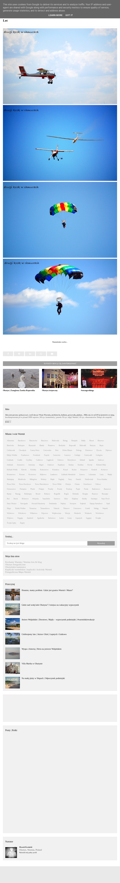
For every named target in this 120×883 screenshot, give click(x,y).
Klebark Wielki (12, 470)
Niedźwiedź (89, 479)
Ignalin (91, 460)
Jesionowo (20, 465)
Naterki (78, 479)
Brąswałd (72, 445)
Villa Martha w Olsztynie (32, 664)
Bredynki (62, 445)
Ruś (8, 499)
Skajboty (75, 499)
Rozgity (85, 494)
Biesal (91, 441)
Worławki (77, 513)
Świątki (98, 518)
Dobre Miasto (67, 450)
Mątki (52, 479)
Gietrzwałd (88, 455)
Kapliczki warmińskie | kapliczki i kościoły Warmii (28, 569)
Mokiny (43, 479)
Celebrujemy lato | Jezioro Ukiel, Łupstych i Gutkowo (44, 634)
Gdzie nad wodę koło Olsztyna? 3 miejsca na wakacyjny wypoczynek (50, 605)
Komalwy (55, 470)
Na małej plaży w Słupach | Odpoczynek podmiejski (43, 678)
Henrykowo (71, 460)
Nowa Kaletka (102, 479)
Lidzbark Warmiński (68, 474)
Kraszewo (84, 470)
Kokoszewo (44, 470)
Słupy (9, 508)
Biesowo (101, 441)
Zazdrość (30, 518)
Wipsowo (44, 513)
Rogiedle (57, 494)
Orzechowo (87, 484)
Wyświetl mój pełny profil (28, 852)
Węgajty (20, 518)
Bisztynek (32, 445)
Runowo (95, 494)
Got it (69, 15)
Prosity (59, 489)
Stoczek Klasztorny (38, 504)
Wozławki (88, 513)
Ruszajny (105, 494)
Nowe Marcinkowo (42, 484)
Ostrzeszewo (11, 489)
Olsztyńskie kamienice (15, 567)
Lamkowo (53, 474)
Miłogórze (33, 479)
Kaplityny (61, 465)
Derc (57, 450)
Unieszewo (77, 508)
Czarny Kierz (34, 450)
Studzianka (53, 504)
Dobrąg (78, 450)
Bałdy (83, 441)
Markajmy (10, 479)
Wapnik (105, 508)
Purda (86, 489)
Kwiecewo (32, 474)
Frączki (46, 455)
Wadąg (96, 508)
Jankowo (101, 460)
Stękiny (63, 504)
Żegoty (22, 523)
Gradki (19, 460)
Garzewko (56, 455)
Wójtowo (10, 518)
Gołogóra (99, 455)
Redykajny (28, 494)
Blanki (42, 445)
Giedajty (77, 455)
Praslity (50, 489)
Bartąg (65, 441)
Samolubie (46, 499)
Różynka (35, 499)
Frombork (36, 455)
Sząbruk (83, 504)
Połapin (41, 489)
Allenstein (10, 441)
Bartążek (74, 441)
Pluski (32, 489)
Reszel (38, 494)
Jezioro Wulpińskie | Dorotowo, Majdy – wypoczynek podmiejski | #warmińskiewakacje (58, 620)
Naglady (61, 479)
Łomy (70, 518)
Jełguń (41, 465)
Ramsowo (107, 489)
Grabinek (10, 460)
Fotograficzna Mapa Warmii (18, 572)
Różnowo (25, 499)
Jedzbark (10, 465)
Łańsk (61, 518)
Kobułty (33, 470)
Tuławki (56, 508)
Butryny (93, 445)
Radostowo (96, 489)
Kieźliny (81, 465)
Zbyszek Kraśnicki (25, 847)
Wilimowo (33, 513)
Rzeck (16, 499)
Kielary (71, 465)
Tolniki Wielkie (20, 508)
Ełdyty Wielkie (12, 455)
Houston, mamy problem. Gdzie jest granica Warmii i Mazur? (47, 590)
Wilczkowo (22, 513)
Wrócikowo (100, 513)
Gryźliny (29, 460)
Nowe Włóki (57, 484)
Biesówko (10, 445)
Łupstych (79, 518)
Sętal (108, 504)
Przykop (69, 489)
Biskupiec (21, 445)
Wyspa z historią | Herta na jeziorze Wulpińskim (41, 649)
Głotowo (60, 460)
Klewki (23, 470)
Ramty (9, 494)
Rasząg (17, 494)
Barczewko (33, 441)
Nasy (70, 479)
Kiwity (90, 465)
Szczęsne (73, 504)
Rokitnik (76, 494)
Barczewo (44, 441)
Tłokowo (66, 508)
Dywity (99, 450)
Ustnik (87, 508)
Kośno (74, 470)
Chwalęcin (22, 450)
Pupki (78, 489)
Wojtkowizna (56, 513)
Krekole (94, 470)
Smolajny (94, 499)
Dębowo (109, 450)
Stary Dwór (105, 499)
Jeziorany (31, 465)
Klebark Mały (101, 465)
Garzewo (67, 455)
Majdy (110, 474)
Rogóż (66, 494)
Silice (66, 499)
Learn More (55, 15)
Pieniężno (23, 489)
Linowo (82, 474)
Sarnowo (57, 499)
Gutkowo (39, 460)
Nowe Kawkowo (25, 484)
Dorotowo (88, 450)
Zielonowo (51, 518)
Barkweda (55, 441)
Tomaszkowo (45, 508)
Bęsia (101, 445)
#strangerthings (87, 390)
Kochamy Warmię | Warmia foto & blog (23, 562)
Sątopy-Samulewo (96, 504)
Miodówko (22, 479)
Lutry (102, 474)
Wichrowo (10, 513)
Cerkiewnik (11, 450)
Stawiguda (24, 504)
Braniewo (51, 445)
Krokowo (104, 470)
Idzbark (82, 460)
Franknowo (25, 455)
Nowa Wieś (11, 484)
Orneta (77, 484)
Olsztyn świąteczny (50, 390)
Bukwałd (83, 445)
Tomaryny (32, 508)
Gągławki (50, 460)
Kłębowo (43, 474)
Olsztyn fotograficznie (15, 564)
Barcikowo (21, 441)
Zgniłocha (40, 518)
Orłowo (98, 484)
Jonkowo (50, 465)
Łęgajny (89, 518)
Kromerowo (11, 474)
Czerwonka (47, 450)
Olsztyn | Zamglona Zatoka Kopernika (19, 390)
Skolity (84, 499)
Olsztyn (68, 484)
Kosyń (65, 470)
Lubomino (92, 474)
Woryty (67, 513)
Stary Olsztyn (11, 504)
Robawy (47, 494)
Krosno (22, 474)
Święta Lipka (11, 523)
